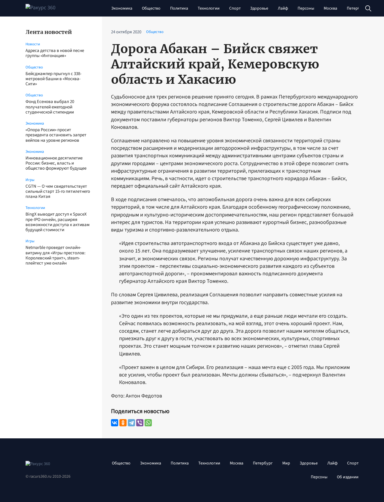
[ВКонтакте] (114, 422)
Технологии (209, 8)
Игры (30, 180)
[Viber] (139, 422)
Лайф (283, 8)
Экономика (121, 8)
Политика (179, 8)
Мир (286, 463)
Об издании (347, 477)
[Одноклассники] (123, 422)
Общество (151, 8)
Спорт (235, 8)
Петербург (357, 8)
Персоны (306, 8)
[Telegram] (131, 422)
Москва (330, 8)
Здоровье (259, 8)
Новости (33, 44)
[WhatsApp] (148, 422)
